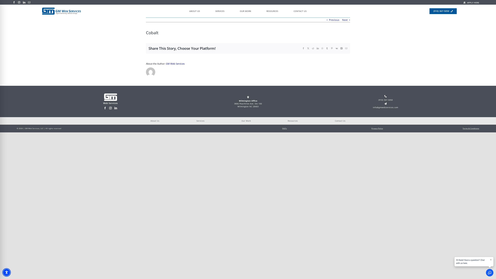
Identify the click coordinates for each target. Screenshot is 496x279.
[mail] (29, 2)
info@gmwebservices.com (385, 107)
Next (345, 19)
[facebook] (14, 2)
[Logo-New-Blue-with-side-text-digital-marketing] (61, 8)
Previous (334, 19)
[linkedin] (24, 2)
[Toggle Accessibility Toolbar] (7, 272)
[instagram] (19, 2)
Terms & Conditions (471, 128)
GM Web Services (175, 63)
